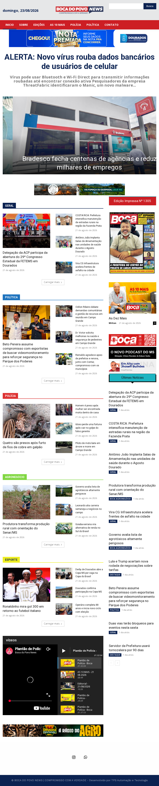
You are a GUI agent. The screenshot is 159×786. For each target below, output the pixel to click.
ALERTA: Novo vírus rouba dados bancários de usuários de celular (79, 61)
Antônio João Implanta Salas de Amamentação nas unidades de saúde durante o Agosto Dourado (88, 244)
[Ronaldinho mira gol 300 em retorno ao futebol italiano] (26, 585)
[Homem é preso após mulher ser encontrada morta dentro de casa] (64, 409)
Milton (112, 323)
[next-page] (117, 663)
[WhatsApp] (85, 757)
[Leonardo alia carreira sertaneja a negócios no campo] (64, 509)
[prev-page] (111, 663)
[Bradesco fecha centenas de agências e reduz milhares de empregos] (79, 135)
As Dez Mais (118, 318)
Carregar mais (52, 282)
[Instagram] (74, 757)
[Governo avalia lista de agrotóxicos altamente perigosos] (64, 491)
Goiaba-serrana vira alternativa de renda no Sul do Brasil (87, 528)
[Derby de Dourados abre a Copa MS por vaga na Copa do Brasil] (64, 573)
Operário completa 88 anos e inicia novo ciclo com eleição (88, 608)
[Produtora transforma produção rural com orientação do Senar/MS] (26, 502)
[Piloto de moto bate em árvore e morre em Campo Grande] (64, 447)
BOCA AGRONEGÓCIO (120, 498)
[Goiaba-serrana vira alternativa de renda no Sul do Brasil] (64, 528)
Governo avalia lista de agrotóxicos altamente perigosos (87, 490)
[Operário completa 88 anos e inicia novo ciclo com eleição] (64, 609)
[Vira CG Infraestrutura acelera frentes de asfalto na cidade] (64, 267)
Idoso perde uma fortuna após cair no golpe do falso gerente (88, 428)
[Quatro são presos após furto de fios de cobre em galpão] (26, 421)
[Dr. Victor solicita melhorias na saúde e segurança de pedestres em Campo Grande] (64, 337)
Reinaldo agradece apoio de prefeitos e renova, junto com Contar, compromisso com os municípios (88, 362)
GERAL (113, 410)
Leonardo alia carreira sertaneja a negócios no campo (88, 509)
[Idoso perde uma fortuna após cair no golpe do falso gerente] (64, 428)
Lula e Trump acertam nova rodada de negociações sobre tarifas (130, 565)
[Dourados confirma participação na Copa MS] (64, 592)
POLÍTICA (114, 610)
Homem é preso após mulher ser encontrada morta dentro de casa (87, 409)
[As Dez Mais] (132, 297)
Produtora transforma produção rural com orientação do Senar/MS (26, 528)
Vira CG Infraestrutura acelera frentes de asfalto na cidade (87, 267)
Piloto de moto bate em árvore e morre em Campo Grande (87, 446)
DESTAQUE (115, 574)
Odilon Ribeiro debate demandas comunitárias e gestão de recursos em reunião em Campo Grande (89, 314)
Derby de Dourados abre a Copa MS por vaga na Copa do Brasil (89, 573)
